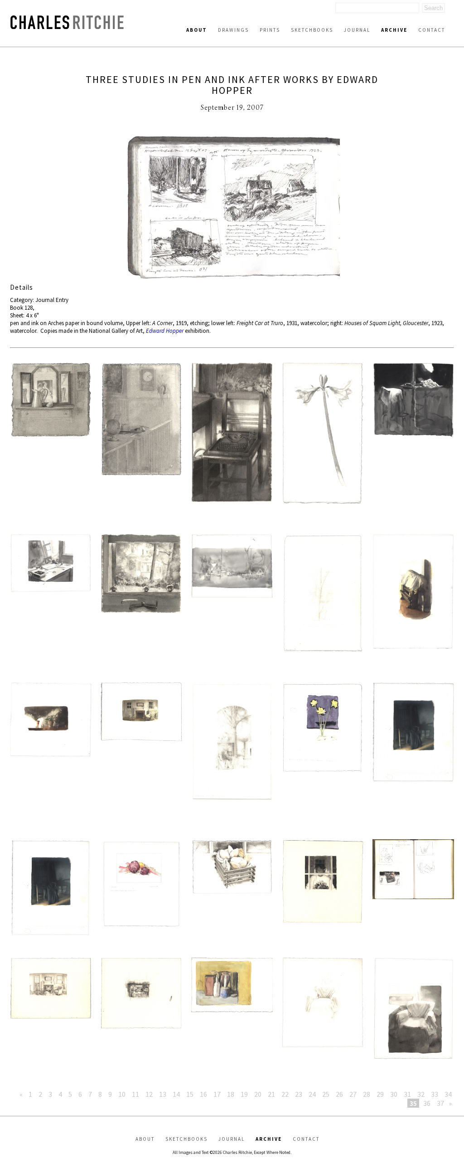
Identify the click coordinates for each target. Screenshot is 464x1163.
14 (176, 1094)
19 (244, 1094)
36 (426, 1103)
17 (217, 1094)
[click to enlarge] (232, 207)
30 (393, 1094)
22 (285, 1094)
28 (366, 1094)
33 (434, 1094)
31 (407, 1094)
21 (271, 1094)
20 (257, 1094)
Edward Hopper (165, 331)
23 (298, 1094)
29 (380, 1094)
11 (135, 1094)
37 (440, 1103)
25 (325, 1094)
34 (448, 1094)
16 (203, 1094)
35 (413, 1103)
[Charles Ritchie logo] (67, 26)
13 (162, 1094)
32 (421, 1094)
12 (149, 1094)
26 (339, 1094)
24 (312, 1094)
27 (353, 1094)
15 (189, 1094)
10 (122, 1094)
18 (230, 1094)
